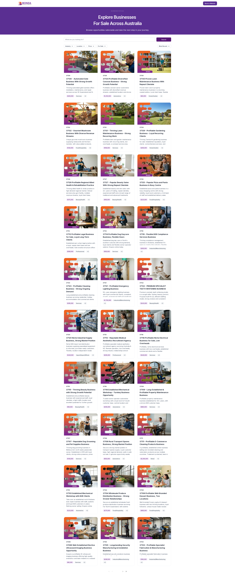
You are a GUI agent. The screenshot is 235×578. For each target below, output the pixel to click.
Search (163, 40)
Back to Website (210, 3)
